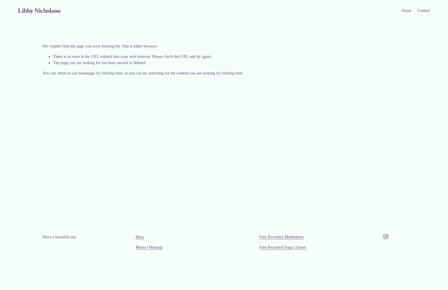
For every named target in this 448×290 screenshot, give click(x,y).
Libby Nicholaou (39, 10)
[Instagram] (385, 236)
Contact (423, 10)
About (406, 10)
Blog (140, 237)
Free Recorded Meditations (281, 237)
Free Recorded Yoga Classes (282, 247)
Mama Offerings (149, 247)
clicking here (111, 73)
